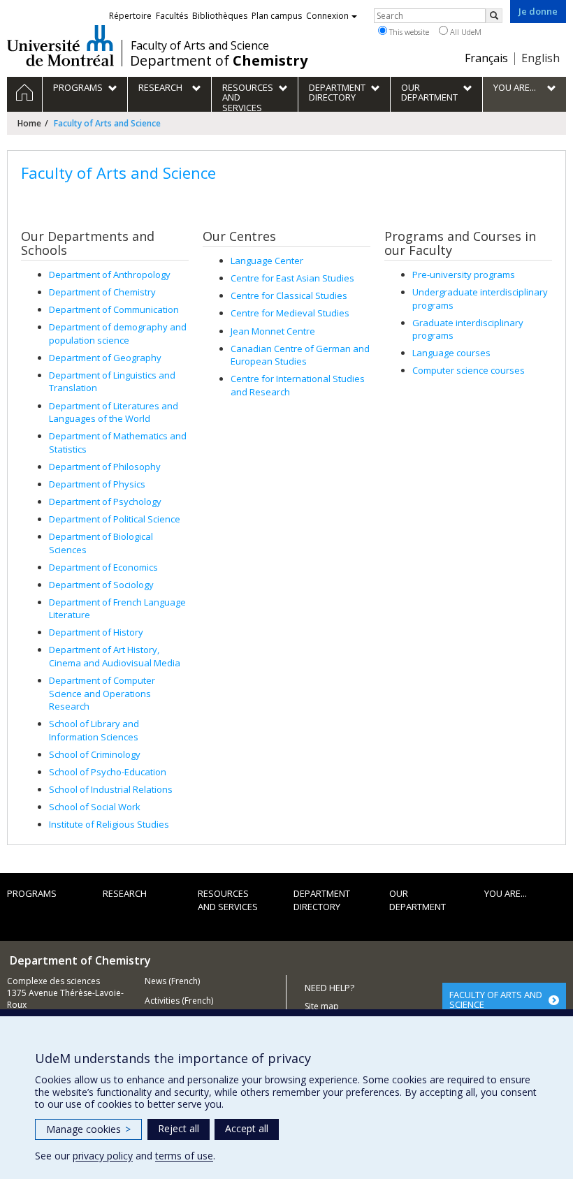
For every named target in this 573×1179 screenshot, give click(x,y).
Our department (417, 900)
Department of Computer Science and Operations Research (102, 693)
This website (408, 32)
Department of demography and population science (118, 333)
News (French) (172, 981)
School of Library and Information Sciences (94, 730)
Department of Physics (97, 484)
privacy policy (103, 1155)
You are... (505, 893)
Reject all (178, 1128)
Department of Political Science (114, 519)
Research (125, 893)
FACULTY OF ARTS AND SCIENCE (495, 999)
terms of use (184, 1155)
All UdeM (464, 32)
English (540, 58)
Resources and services (228, 900)
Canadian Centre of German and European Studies (300, 355)
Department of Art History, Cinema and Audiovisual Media (114, 656)
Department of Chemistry (102, 292)
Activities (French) (179, 1000)
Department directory (321, 900)
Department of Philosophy (105, 466)
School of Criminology (94, 754)
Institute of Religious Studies (109, 824)
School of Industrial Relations (111, 789)
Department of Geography (105, 357)
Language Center (267, 260)
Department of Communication (114, 309)
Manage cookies (88, 1129)
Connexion (327, 16)
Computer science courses (468, 370)
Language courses (451, 352)
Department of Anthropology (110, 274)
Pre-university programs (463, 274)
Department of (218, 61)
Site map (322, 1006)
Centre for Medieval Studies (290, 313)
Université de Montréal (60, 45)
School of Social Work (94, 806)
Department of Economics (103, 567)
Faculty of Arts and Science (200, 45)
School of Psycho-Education (107, 772)
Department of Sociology (101, 584)
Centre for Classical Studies (289, 295)
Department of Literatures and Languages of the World (113, 412)
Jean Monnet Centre (273, 331)
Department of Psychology (105, 501)
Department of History (96, 632)
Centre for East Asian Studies (292, 278)
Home (29, 123)
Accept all (246, 1128)
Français (486, 58)
